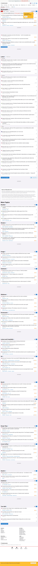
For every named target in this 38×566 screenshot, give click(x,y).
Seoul (8, 283)
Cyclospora (4, 510)
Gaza (14, 5)
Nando (3, 478)
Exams (6, 474)
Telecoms (9, 484)
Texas (7, 298)
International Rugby (9, 495)
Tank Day (9, 272)
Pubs (3, 346)
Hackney (6, 411)
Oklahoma (9, 45)
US (10, 393)
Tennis (7, 488)
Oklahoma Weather (5, 310)
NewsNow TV (3, 532)
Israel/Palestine (10, 434)
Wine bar (3, 411)
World (11, 5)
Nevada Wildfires (4, 393)
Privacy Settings (21, 540)
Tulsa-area (3, 306)
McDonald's (3, 6)
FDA (9, 17)
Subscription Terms (22, 539)
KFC (2, 323)
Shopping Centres (4, 350)
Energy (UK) (6, 367)
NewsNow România (22, 531)
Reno (8, 393)
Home (2, 5)
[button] (12, 11)
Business (29, 5)
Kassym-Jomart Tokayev (9, 456)
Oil (6, 262)
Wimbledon (4, 488)
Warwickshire (8, 259)
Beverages (3, 276)
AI (26, 5)
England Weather (4, 371)
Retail (7, 276)
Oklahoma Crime (4, 45)
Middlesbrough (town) (11, 360)
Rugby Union (15, 495)
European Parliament (17, 456)
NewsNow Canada (22, 533)
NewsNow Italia (21, 532)
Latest (4, 11)
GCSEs (3, 474)
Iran (19, 5)
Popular (7, 11)
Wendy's (7, 328)
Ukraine (16, 5)
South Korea (12, 272)
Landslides (11, 389)
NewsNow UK (21, 529)
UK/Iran (3, 367)
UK (8, 5)
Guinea (8, 389)
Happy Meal (4, 25)
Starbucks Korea (4, 272)
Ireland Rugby (4, 495)
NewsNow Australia (22, 534)
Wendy (3, 226)
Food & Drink (11, 226)
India (7, 209)
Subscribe (2, 531)
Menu (21, 548)
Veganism (6, 320)
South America (11, 240)
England (13, 371)
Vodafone (3, 40)
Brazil (7, 240)
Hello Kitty (7, 25)
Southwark (3, 343)
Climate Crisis (23, 5)
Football (33, 5)
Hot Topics (5, 5)
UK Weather (9, 371)
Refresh (25, 548)
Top (2, 11)
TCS (6, 40)
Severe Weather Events (11, 310)
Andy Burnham (8, 255)
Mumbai (7, 17)
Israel (7, 434)
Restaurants (7, 6)
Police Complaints (4, 360)
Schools (3, 220)
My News (16, 548)
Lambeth (8, 346)
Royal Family (8, 343)
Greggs (3, 320)
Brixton (5, 346)
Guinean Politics (4, 389)
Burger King (4, 328)
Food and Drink (9, 474)
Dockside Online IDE (4, 539)
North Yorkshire (17, 360)
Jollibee (3, 407)
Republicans (4, 298)
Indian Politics (4, 209)
